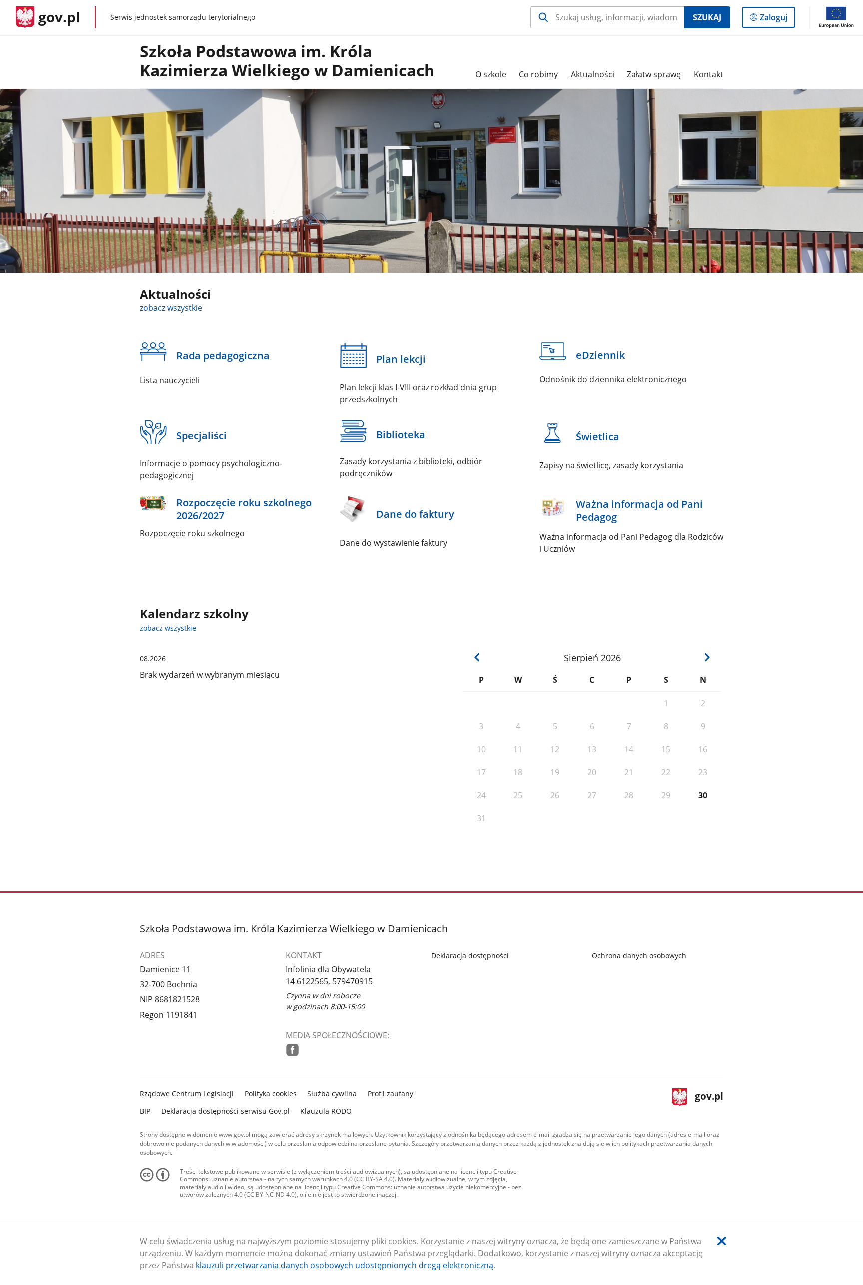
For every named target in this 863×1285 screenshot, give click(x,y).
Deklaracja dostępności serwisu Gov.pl (225, 1111)
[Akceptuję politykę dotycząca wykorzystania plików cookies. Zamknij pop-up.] (721, 1241)
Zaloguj (777, 19)
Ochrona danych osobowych (639, 955)
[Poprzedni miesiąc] (477, 657)
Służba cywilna (332, 1093)
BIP (145, 1111)
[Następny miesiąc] (707, 657)
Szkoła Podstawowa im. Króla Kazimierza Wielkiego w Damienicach (287, 61)
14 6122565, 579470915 (329, 981)
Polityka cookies (271, 1093)
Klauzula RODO (326, 1111)
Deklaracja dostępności (470, 955)
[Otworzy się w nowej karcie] (292, 1050)
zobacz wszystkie (171, 307)
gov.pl (708, 1101)
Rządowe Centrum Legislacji (187, 1093)
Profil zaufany (390, 1093)
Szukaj (707, 17)
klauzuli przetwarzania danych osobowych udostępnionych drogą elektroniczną (344, 1265)
